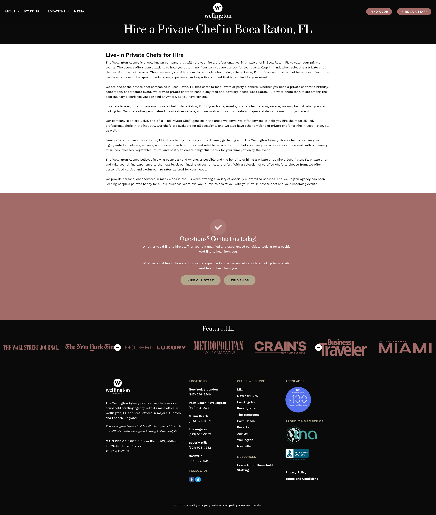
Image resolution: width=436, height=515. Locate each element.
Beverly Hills (246, 408)
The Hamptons (248, 414)
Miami (241, 389)
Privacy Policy (295, 472)
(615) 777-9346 (199, 461)
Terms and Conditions (301, 478)
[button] (201, 280)
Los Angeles (246, 402)
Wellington (245, 440)
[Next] (318, 347)
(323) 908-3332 (200, 434)
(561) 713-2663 (199, 407)
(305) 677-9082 (200, 421)
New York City (247, 395)
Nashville (244, 446)
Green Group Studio (249, 505)
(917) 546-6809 (200, 394)
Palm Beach (246, 421)
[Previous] (117, 347)
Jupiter (242, 433)
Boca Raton (245, 427)
